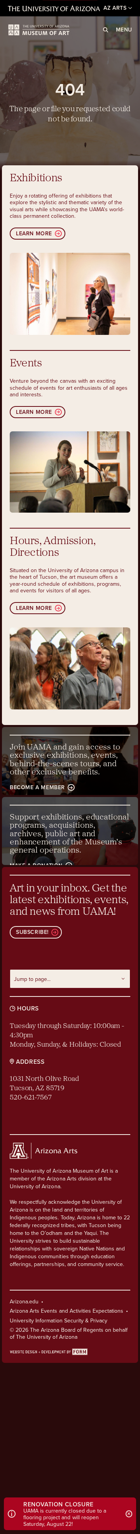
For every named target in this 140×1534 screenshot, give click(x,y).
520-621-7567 (31, 1097)
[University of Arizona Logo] (39, 30)
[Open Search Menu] (105, 30)
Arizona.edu (24, 1301)
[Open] (70, 294)
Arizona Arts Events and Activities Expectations (66, 1311)
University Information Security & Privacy (58, 1320)
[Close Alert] (129, 1513)
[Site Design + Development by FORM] (70, 1351)
